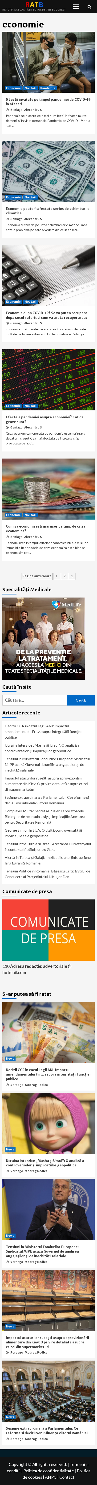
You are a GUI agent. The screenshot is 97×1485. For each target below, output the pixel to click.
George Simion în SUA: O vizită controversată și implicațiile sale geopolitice (43, 833)
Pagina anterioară (36, 576)
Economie (13, 88)
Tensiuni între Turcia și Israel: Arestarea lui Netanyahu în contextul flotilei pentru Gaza (48, 846)
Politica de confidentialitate (48, 1470)
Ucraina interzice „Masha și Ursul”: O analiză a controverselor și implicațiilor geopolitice (42, 748)
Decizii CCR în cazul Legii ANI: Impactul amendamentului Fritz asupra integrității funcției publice (43, 731)
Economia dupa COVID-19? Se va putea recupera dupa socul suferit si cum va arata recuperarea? (46, 315)
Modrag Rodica (36, 1085)
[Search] (89, 7)
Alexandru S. (33, 110)
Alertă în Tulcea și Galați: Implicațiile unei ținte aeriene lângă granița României (48, 860)
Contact (66, 1477)
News (10, 1058)
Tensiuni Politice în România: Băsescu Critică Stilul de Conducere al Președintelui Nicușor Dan (47, 874)
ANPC (51, 1477)
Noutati (30, 88)
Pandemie (47, 88)
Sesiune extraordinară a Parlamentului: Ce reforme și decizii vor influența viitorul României (47, 800)
